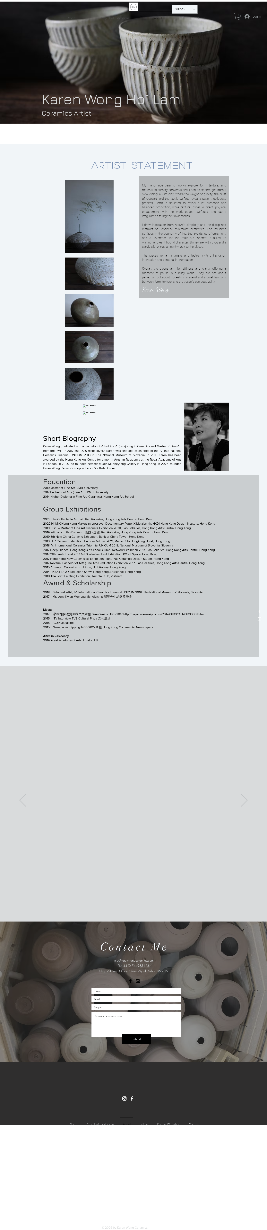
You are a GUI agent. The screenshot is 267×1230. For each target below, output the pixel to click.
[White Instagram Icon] (259, 619)
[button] (185, 9)
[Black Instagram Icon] (138, 981)
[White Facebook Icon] (259, 611)
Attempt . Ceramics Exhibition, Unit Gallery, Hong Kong (88, 567)
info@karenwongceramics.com (134, 960)
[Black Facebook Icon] (130, 981)
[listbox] (185, 9)
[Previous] (22, 800)
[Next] (244, 800)
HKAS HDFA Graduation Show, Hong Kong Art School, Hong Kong (95, 571)
